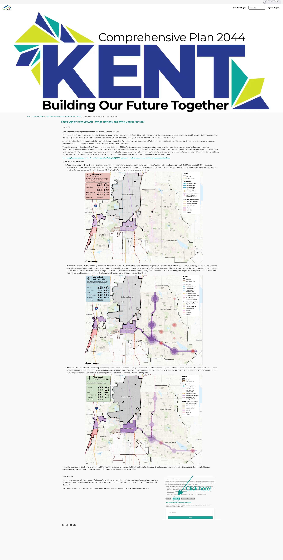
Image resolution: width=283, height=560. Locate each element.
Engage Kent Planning (39, 116)
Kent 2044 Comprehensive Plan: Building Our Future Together (64, 116)
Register (277, 8)
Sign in (270, 8)
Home (29, 116)
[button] (63, 525)
